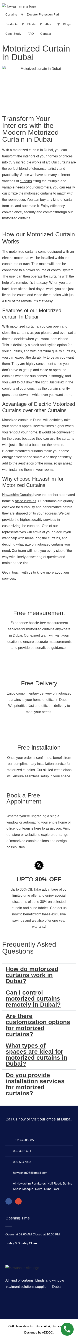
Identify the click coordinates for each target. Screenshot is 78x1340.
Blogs (67, 24)
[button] (39, 975)
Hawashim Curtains (17, 495)
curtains (64, 162)
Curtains (11, 14)
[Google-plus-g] (18, 1201)
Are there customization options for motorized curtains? (38, 1025)
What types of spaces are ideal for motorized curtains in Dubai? (36, 1054)
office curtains (25, 501)
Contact (45, 33)
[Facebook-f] (8, 1201)
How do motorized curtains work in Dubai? (32, 975)
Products (11, 24)
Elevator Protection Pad (43, 14)
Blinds (31, 24)
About (49, 24)
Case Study (13, 33)
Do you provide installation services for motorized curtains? (35, 1084)
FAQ (31, 33)
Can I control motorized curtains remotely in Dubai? (33, 998)
